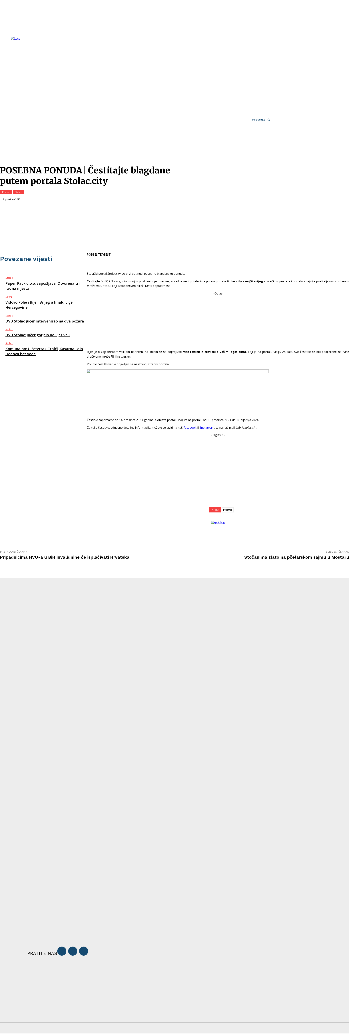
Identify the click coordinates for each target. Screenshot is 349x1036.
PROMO (227, 510)
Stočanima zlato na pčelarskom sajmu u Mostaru (296, 557)
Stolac (18, 192)
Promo (5, 192)
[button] (262, 120)
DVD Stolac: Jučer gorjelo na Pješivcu (37, 334)
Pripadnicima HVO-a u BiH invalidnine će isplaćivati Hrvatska (64, 557)
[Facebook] (117, 252)
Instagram (207, 428)
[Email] (130, 252)
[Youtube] (83, 951)
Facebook (189, 428)
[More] (156, 252)
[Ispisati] (143, 252)
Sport (8, 297)
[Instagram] (72, 951)
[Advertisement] (218, 321)
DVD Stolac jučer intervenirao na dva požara (44, 321)
